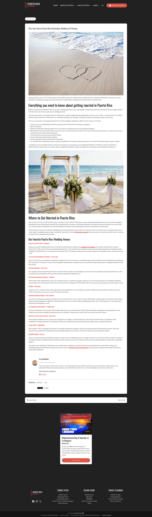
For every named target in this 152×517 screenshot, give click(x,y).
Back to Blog (30, 19)
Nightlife (89, 499)
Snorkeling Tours (63, 499)
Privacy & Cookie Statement (49, 515)
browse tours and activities (78, 347)
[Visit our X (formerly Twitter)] (40, 501)
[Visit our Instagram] (37, 501)
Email (46, 388)
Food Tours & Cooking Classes (62, 501)
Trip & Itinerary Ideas (115, 499)
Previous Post (31, 400)
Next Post (121, 400)
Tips (46, 382)
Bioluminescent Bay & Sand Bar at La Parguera (75, 439)
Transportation (115, 497)
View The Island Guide (89, 501)
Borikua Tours (65, 443)
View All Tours (63, 503)
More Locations (115, 501)
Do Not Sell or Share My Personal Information (85, 515)
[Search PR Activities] (102, 5)
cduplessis (45, 359)
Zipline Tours (62, 495)
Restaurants (89, 495)
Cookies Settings (106, 515)
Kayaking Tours (63, 497)
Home (55, 5)
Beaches (39, 382)
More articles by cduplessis (47, 371)
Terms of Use (65, 515)
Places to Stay (116, 495)
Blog (89, 503)
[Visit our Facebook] (33, 501)
